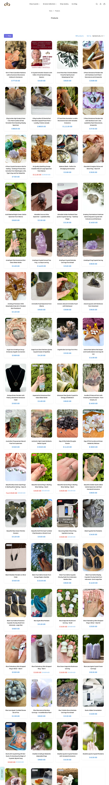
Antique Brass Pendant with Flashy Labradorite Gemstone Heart (15, 397)
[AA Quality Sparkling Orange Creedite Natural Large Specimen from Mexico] (41, 149)
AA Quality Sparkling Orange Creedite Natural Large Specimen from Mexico (41, 169)
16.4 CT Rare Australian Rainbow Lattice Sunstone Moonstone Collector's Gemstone (16, 75)
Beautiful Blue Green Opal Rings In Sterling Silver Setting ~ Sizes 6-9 (15, 487)
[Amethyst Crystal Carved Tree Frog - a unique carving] (41, 243)
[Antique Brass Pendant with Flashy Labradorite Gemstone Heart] (15, 378)
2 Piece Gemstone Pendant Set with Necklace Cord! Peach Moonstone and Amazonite (93, 75)
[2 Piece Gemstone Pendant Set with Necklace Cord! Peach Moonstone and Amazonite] (93, 55)
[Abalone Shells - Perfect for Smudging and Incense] (67, 149)
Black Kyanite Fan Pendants (93, 531)
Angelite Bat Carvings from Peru (67, 349)
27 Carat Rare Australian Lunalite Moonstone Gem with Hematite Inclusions (67, 121)
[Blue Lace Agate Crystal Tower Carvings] (93, 649)
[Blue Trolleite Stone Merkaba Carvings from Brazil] (67, 693)
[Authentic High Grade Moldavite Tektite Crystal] (41, 423)
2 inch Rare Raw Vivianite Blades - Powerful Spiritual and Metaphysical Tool (67, 75)
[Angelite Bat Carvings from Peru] (67, 332)
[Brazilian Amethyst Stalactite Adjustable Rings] (41, 736)
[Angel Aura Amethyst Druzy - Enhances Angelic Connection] (15, 332)
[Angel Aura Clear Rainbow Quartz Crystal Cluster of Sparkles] (41, 332)
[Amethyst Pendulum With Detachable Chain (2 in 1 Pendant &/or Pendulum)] (15, 286)
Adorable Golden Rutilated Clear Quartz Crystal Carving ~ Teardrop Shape (67, 217)
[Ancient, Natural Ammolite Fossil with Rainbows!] (67, 286)
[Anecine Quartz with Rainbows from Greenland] (93, 286)
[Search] (96, 4)
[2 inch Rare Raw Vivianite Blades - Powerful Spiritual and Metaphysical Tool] (67, 55)
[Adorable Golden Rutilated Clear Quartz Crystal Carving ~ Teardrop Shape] (67, 197)
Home (50, 11)
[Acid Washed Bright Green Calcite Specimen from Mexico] (15, 197)
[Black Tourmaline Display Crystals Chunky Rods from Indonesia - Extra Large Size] (93, 557)
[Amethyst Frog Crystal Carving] (93, 243)
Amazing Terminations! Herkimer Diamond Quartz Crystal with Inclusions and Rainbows (93, 217)
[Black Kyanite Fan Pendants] (93, 513)
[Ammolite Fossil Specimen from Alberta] (41, 286)
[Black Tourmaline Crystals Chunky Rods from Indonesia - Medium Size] (67, 557)
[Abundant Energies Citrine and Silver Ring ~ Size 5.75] (93, 149)
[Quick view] (23, 45)
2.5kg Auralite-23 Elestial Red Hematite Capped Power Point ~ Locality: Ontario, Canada (41, 121)
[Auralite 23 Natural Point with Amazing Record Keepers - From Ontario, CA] (93, 378)
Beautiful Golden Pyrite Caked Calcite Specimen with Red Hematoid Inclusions (93, 487)
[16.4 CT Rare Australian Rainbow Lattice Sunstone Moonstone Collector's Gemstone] (15, 55)
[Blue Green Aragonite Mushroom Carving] (67, 649)
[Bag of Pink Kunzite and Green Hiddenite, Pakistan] (93, 423)
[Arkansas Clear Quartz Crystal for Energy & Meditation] (67, 378)
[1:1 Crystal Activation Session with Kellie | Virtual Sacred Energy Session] (41, 55)
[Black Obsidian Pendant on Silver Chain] (15, 557)
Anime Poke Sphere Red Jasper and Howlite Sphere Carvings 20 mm (93, 352)
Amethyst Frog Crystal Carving (93, 260)
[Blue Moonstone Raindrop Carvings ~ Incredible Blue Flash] (41, 693)
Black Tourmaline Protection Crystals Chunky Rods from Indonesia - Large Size (16, 623)
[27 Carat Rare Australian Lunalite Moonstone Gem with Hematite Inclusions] (67, 101)
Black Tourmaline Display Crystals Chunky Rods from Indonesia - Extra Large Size (93, 577)
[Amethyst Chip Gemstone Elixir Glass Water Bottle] (15, 243)
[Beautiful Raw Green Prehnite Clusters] (15, 513)
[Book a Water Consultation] (93, 693)
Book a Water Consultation (93, 710)
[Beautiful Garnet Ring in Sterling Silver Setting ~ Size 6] (41, 467)
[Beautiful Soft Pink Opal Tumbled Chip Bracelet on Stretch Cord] (41, 513)
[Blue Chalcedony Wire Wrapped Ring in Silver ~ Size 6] (15, 649)
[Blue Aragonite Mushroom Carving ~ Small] (67, 603)
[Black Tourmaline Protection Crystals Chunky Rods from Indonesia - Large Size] (15, 603)
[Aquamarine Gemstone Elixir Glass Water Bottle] (41, 378)
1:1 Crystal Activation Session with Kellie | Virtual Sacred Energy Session (41, 75)
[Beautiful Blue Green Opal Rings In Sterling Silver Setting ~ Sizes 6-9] (15, 467)
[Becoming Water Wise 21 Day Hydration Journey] (67, 513)
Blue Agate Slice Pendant (41, 621)
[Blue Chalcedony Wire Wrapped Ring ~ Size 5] (41, 649)
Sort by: (89, 36)
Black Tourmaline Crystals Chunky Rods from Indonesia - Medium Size (67, 577)
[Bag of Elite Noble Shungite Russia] (67, 423)
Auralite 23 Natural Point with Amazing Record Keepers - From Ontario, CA (93, 397)
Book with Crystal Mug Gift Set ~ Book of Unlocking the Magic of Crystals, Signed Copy (16, 756)
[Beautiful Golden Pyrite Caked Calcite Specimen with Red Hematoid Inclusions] (93, 467)
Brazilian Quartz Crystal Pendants (93, 754)
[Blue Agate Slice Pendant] (41, 603)
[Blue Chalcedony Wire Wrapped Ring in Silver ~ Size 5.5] (93, 603)
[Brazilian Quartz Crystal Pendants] (93, 736)
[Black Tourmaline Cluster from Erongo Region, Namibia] (41, 557)
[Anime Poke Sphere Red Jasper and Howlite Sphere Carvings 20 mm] (93, 332)
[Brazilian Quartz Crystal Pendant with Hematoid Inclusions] (67, 736)
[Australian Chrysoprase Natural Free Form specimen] (15, 423)
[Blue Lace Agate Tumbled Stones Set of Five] (15, 693)
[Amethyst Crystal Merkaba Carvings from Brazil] (67, 243)
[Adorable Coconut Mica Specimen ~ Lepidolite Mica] (41, 197)
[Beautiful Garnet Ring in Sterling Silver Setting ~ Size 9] (67, 467)
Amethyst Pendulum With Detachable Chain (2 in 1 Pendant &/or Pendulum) (16, 306)
